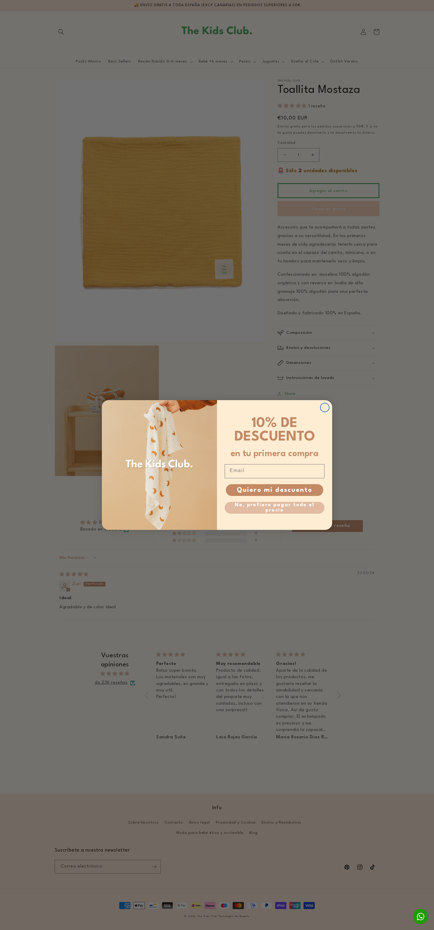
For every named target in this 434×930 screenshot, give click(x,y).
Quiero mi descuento (274, 490)
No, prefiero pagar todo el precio (274, 507)
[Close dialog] (324, 407)
